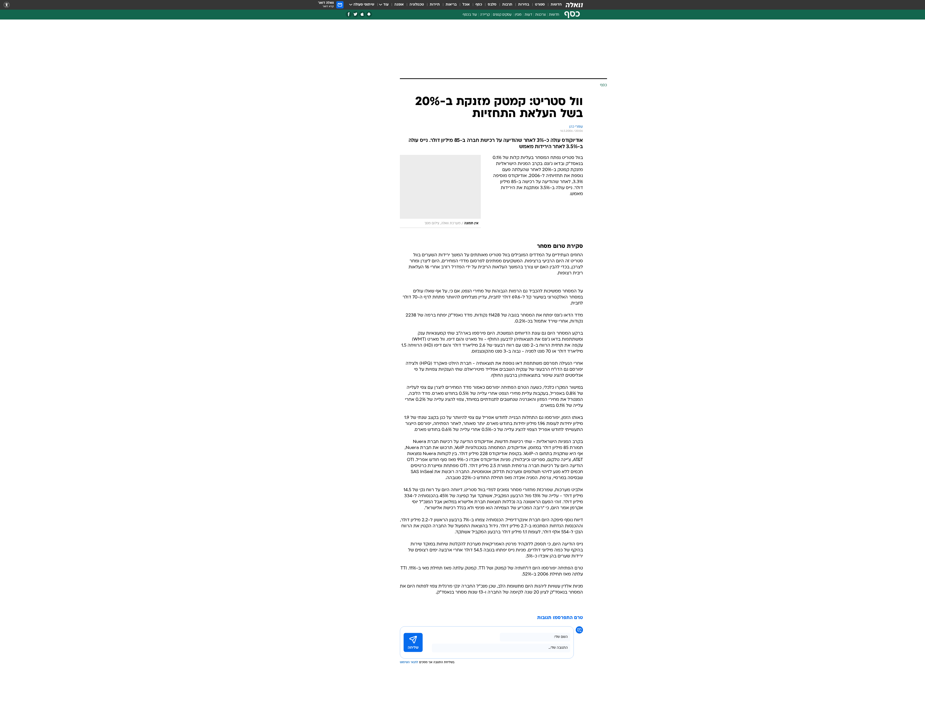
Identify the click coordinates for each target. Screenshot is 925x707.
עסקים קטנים (502, 14)
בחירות (523, 5)
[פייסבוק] (349, 14)
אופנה (399, 5)
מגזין (518, 14)
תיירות (435, 5)
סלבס (492, 5)
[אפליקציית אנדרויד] (369, 14)
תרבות (507, 5)
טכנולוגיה (417, 5)
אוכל (466, 5)
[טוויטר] (355, 14)
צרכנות (540, 14)
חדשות (556, 5)
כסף (479, 5)
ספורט (540, 5)
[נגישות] (7, 5)
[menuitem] (553, 4)
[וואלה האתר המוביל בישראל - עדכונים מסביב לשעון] (574, 4)
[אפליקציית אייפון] (362, 14)
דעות (528, 14)
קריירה (485, 14)
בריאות (451, 5)
